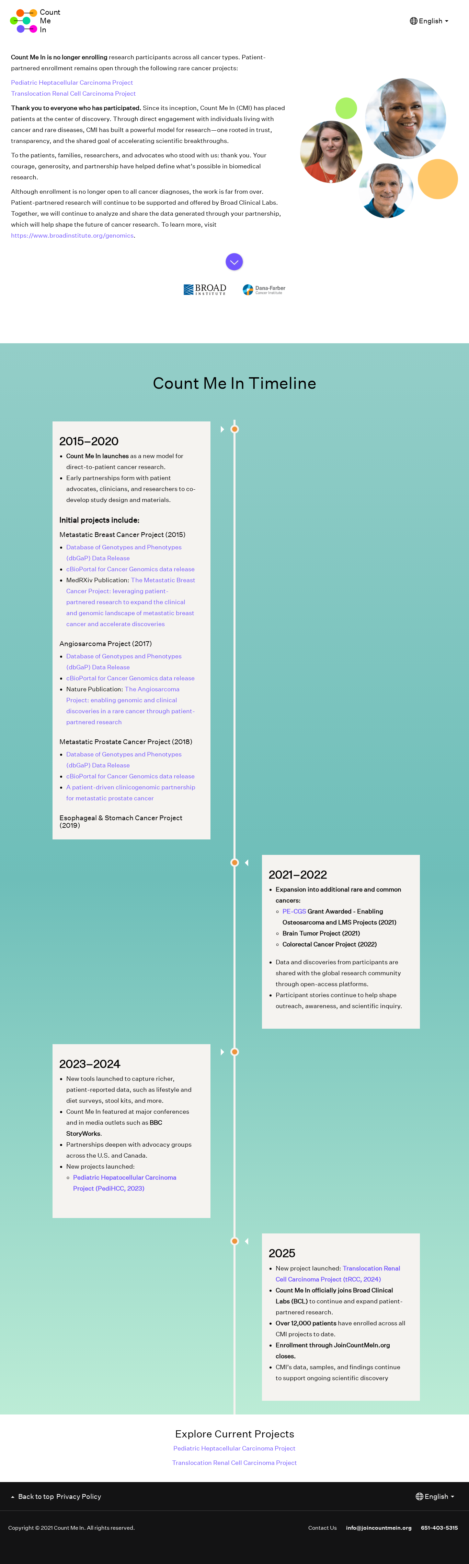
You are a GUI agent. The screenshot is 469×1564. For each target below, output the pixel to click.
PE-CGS (294, 911)
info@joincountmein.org (379, 1528)
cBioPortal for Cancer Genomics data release (130, 569)
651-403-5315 (439, 1528)
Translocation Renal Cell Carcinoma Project (73, 93)
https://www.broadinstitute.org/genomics (72, 235)
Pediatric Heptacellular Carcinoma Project (72, 82)
